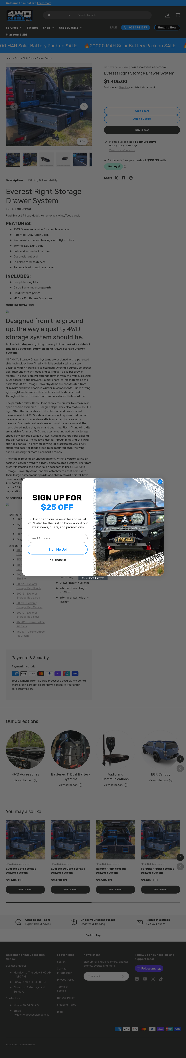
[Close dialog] (160, 481)
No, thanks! (58, 560)
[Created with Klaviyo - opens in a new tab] (93, 578)
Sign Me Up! (57, 550)
